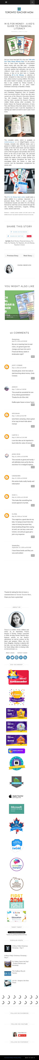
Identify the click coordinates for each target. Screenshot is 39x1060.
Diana (6, 629)
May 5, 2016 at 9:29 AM (19, 367)
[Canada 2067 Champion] (17, 871)
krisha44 (16, 413)
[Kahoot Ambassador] (17, 705)
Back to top (29, 1057)
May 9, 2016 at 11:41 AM (19, 437)
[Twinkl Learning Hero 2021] (17, 854)
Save (30, 236)
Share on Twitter (16, 236)
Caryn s (15, 435)
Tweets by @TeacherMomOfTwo (16, 934)
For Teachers (20, 243)
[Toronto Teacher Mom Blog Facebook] (8, 659)
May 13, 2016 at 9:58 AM (19, 478)
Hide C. (15, 495)
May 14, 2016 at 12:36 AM (20, 497)
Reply (33, 356)
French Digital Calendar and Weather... (18, 316)
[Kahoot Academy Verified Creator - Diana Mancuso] (18, 684)
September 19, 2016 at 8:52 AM (21, 547)
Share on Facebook (20, 232)
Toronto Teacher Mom (23, 594)
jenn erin (16, 454)
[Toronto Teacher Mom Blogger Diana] (16, 627)
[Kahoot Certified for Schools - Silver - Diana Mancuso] (16, 732)
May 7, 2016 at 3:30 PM (19, 389)
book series (16, 197)
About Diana (10, 653)
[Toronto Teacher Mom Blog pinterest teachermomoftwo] (21, 659)
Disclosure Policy (8, 1057)
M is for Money (18, 75)
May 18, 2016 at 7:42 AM (19, 516)
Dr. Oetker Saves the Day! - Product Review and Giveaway (20, 963)
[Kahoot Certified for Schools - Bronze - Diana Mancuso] (16, 745)
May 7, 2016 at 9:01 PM (19, 416)
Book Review (15, 241)
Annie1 (15, 387)
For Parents (11, 243)
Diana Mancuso (24, 265)
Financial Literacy (25, 241)
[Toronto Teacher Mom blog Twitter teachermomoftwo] (12, 659)
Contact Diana (22, 653)
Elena (14, 514)
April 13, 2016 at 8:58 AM (19, 341)
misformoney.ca (9, 142)
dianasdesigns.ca (11, 649)
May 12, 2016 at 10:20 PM (20, 456)
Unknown (16, 476)
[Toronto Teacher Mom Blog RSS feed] (25, 659)
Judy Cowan (17, 365)
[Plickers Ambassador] (17, 770)
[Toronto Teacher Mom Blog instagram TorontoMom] (17, 659)
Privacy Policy (17, 1057)
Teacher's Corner (19, 245)
